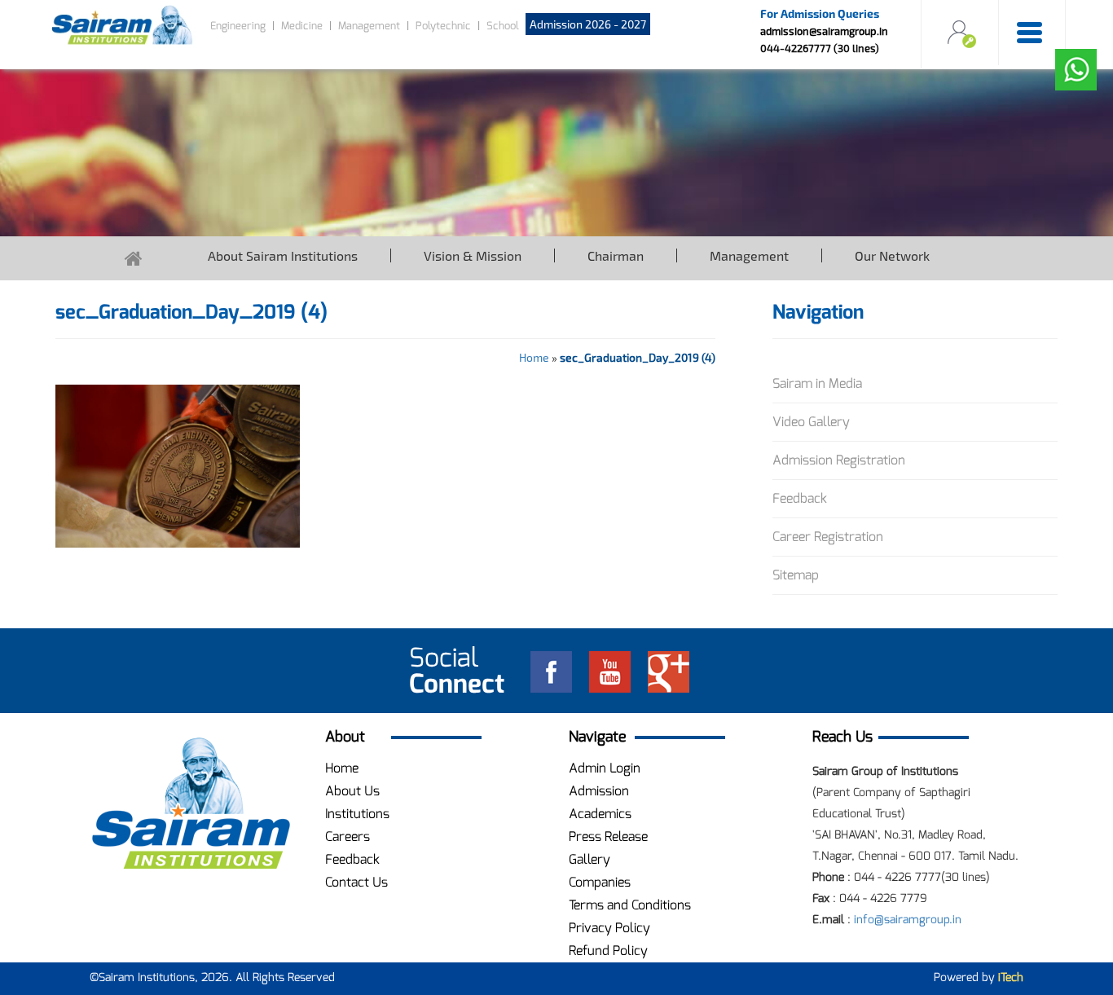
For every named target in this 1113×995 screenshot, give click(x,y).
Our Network (892, 255)
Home (534, 357)
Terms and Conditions (630, 905)
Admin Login (604, 768)
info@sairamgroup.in (907, 919)
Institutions (357, 813)
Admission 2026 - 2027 (588, 24)
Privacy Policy (609, 927)
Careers (347, 836)
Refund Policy (608, 950)
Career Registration (827, 536)
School (502, 26)
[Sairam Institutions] (191, 803)
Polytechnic (443, 26)
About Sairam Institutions (283, 255)
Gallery (589, 859)
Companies (600, 882)
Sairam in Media (817, 383)
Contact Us (356, 882)
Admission (599, 790)
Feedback (799, 498)
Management (369, 26)
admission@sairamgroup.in (824, 30)
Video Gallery (811, 421)
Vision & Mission (472, 255)
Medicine (302, 26)
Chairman (615, 255)
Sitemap (795, 574)
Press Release (608, 836)
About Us (352, 790)
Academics (600, 813)
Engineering (238, 26)
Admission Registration (838, 460)
